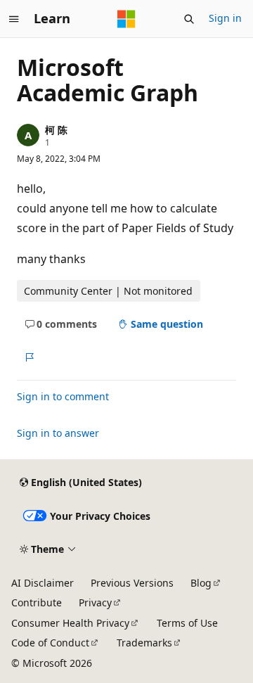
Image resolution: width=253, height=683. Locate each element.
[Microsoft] (126, 19)
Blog (201, 582)
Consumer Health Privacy (70, 623)
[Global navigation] (14, 19)
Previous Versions (132, 582)
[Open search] (189, 19)
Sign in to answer (58, 433)
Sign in (225, 18)
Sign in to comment (63, 396)
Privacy (95, 602)
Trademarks (144, 642)
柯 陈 (56, 129)
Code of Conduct (50, 642)
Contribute (36, 602)
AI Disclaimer (42, 582)
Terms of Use (187, 623)
